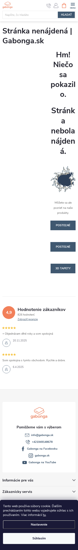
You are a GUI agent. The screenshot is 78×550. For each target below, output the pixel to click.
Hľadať (66, 15)
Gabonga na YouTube (42, 462)
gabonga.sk (42, 455)
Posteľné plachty (63, 248)
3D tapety (63, 268)
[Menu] (72, 5)
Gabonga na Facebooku (42, 449)
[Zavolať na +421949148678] (48, 5)
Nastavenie (39, 524)
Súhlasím (39, 538)
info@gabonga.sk (42, 435)
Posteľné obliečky (63, 226)
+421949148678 (42, 442)
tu (44, 515)
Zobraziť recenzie (28, 319)
